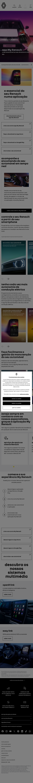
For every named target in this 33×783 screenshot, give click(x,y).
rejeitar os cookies (16, 403)
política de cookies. (24, 394)
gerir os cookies (16, 407)
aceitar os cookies (16, 398)
